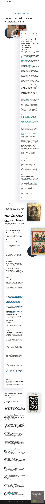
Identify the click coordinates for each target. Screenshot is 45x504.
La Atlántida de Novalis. (19, 348)
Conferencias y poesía (25, 13)
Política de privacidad (8, 502)
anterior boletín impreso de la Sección (14, 376)
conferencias (35, 173)
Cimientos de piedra (9, 493)
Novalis (6, 403)
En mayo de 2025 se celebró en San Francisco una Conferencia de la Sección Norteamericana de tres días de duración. (14, 301)
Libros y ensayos (18, 13)
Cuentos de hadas (25, 12)
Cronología (19, 12)
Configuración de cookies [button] (36, 499)
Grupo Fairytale (24, 161)
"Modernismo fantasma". (19, 414)
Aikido (27, 179)
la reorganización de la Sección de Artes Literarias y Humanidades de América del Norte (29, 59)
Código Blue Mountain (18, 502)
